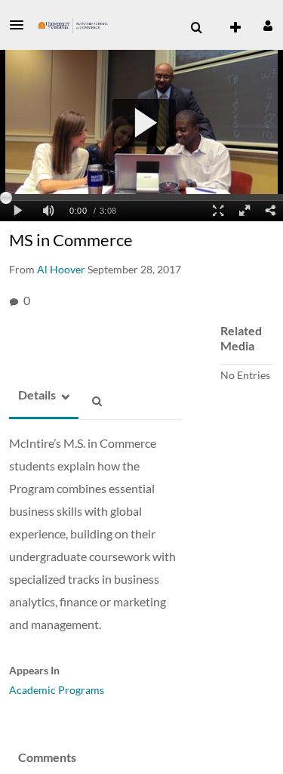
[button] (21, 24)
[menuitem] (196, 28)
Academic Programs (56, 689)
